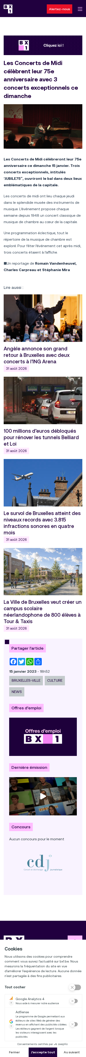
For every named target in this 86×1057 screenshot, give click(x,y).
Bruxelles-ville (26, 680)
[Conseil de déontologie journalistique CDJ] (43, 862)
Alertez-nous (59, 9)
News (17, 691)
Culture (54, 680)
